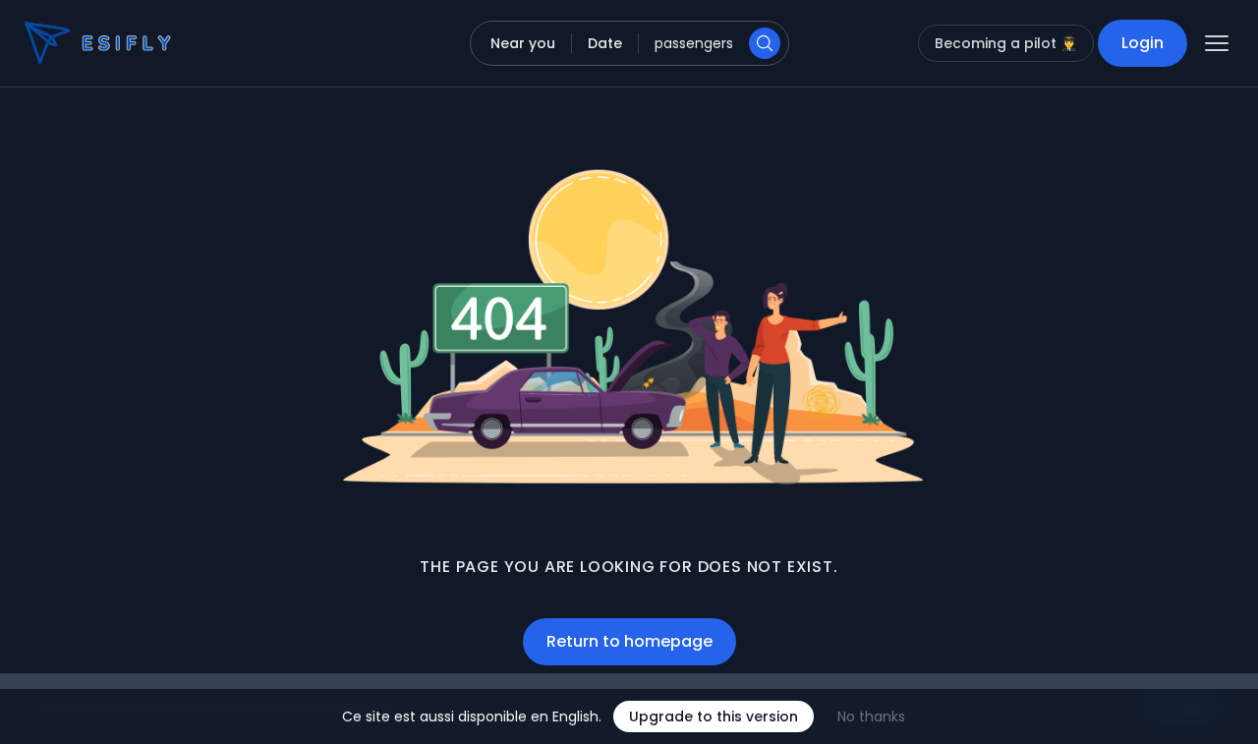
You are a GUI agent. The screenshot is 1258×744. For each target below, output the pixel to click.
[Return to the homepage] (63, 43)
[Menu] (1216, 43)
